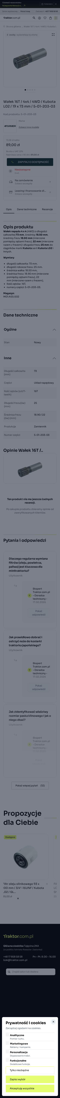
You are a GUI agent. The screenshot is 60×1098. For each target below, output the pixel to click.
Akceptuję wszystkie (22, 1088)
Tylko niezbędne (19, 1070)
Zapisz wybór (18, 1079)
